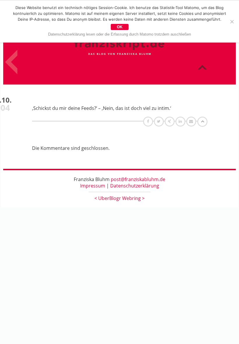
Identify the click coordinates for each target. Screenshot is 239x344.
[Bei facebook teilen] (149, 121)
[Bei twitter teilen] (159, 121)
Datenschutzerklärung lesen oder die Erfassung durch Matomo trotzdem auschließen (119, 34)
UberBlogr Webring (119, 198)
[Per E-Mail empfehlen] (192, 121)
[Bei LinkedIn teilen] (181, 121)
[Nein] (232, 21)
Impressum (92, 185)
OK (119, 27)
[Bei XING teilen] (170, 121)
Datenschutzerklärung (134, 185)
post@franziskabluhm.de (138, 179)
